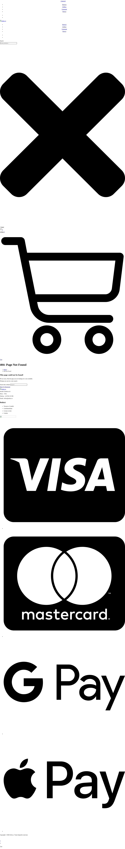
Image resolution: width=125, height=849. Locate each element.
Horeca (64, 11)
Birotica (64, 4)
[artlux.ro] (3, 21)
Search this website (5, 384)
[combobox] (8, 43)
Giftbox (64, 7)
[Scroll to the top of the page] (0, 838)
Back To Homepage (5, 387)
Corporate (64, 9)
